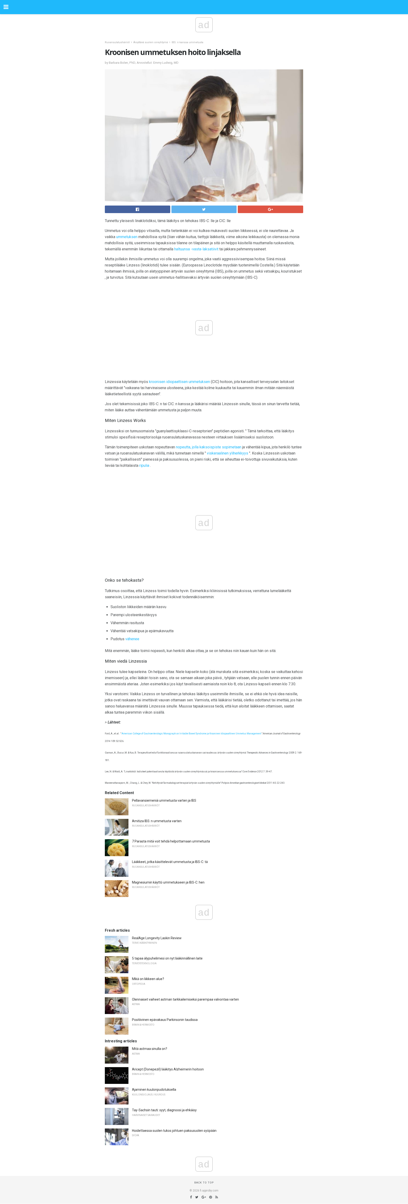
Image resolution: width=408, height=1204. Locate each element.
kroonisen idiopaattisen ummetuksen (179, 381)
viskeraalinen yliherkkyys (227, 453)
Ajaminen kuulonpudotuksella (154, 1089)
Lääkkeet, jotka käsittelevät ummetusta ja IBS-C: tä (170, 862)
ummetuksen (126, 237)
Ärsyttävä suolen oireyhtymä (150, 42)
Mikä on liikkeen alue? (148, 979)
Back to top (204, 1182)
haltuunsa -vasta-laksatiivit (196, 249)
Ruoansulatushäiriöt (117, 42)
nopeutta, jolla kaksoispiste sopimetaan (208, 447)
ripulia (144, 465)
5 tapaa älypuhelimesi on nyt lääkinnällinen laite (167, 958)
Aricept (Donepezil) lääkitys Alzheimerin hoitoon (168, 1069)
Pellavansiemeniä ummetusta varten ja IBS (164, 800)
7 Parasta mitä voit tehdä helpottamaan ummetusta (171, 841)
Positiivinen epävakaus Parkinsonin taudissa (165, 1020)
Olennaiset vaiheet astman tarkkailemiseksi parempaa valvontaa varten (185, 999)
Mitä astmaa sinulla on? (149, 1049)
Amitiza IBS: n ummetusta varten (157, 821)
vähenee (132, 639)
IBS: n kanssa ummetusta (187, 42)
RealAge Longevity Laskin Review (157, 938)
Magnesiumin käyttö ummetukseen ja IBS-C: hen (168, 882)
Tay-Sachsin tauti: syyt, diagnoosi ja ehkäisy (164, 1110)
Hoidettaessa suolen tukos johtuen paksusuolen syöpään (174, 1130)
